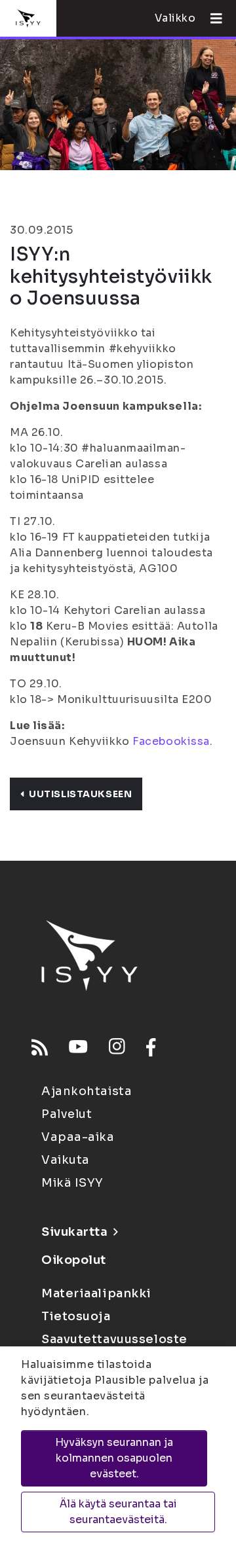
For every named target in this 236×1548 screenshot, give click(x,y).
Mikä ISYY (72, 1183)
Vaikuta (65, 1160)
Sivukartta (74, 1232)
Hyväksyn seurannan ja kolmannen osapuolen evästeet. (114, 1458)
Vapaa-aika (78, 1137)
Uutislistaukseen (80, 794)
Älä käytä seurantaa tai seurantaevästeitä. (118, 1511)
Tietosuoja (76, 1316)
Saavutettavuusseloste (114, 1339)
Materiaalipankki (96, 1293)
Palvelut (66, 1114)
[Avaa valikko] (211, 18)
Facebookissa (171, 741)
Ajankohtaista (86, 1091)
